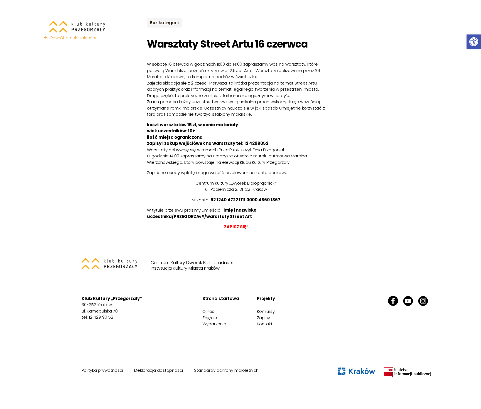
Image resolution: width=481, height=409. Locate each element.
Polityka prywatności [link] (102, 370)
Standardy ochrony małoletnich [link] (226, 370)
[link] (474, 41)
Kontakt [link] (265, 324)
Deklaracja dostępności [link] (158, 370)
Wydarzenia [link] (214, 324)
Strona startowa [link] (220, 298)
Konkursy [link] (266, 311)
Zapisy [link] (263, 318)
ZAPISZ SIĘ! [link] (236, 227)
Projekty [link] (266, 298)
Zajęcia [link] (209, 318)
